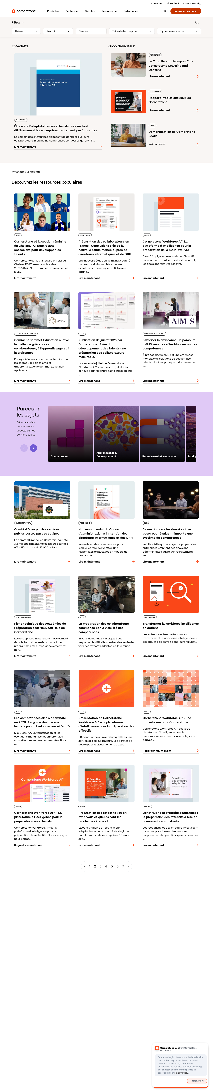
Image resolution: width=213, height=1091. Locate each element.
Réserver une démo (185, 11)
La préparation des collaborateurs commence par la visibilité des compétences (105, 577)
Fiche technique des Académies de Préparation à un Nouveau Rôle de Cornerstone (42, 577)
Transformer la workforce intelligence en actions (166, 577)
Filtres (16, 22)
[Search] (197, 22)
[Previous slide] (24, 448)
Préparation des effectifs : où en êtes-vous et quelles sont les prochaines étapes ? (105, 766)
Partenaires (155, 3)
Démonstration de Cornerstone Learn (132, 123)
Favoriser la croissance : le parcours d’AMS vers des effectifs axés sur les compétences (170, 293)
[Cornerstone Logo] (24, 11)
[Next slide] (33, 448)
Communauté (191, 3)
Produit (51, 31)
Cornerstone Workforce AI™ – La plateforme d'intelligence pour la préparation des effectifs (41, 766)
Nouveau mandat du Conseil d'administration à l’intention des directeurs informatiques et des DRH (106, 484)
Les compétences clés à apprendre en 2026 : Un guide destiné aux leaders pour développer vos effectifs (41, 673)
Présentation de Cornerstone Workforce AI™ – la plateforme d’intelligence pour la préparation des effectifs (106, 673)
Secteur (84, 31)
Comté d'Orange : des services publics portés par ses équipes (41, 482)
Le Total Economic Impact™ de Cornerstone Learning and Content (151, 52)
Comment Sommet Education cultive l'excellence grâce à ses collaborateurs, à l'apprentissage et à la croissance (38, 295)
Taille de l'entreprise (124, 31)
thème (19, 31)
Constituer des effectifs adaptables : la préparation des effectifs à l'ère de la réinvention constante (165, 767)
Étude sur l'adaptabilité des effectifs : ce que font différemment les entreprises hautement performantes (54, 54)
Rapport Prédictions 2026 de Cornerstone (135, 89)
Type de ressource (172, 31)
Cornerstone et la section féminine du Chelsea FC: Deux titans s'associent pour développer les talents (42, 196)
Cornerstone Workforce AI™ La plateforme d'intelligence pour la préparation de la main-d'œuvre (168, 196)
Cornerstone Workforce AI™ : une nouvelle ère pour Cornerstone (169, 671)
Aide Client (173, 3)
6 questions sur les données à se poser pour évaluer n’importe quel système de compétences (168, 484)
